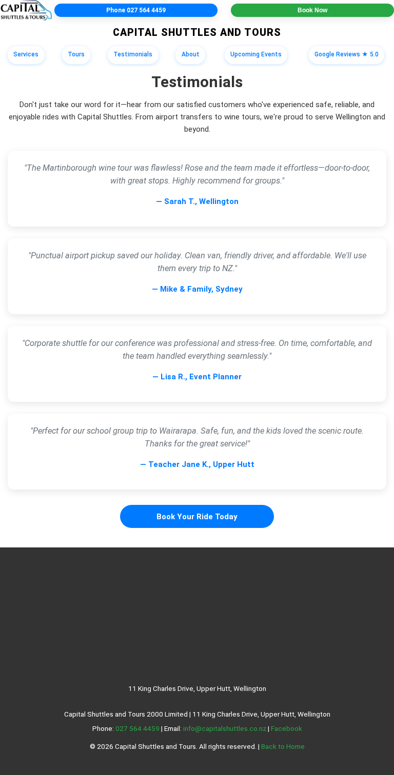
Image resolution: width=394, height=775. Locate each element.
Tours (76, 54)
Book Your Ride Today (197, 516)
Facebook (286, 728)
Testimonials (132, 54)
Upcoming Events (256, 54)
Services (25, 54)
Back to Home (283, 746)
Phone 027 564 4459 (136, 10)
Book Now (312, 10)
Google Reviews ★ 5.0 (346, 54)
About (191, 54)
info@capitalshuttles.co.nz (224, 728)
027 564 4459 (137, 728)
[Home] (26, 10)
